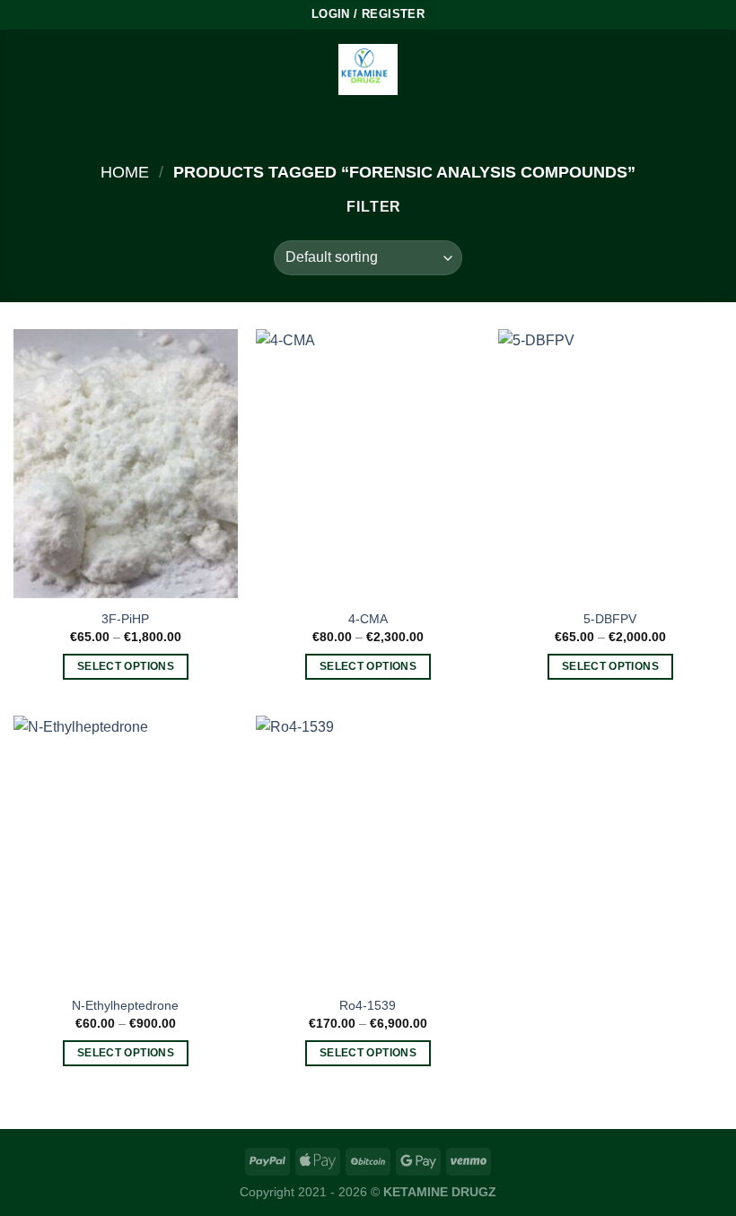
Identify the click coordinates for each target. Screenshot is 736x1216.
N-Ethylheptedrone (125, 1005)
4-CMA (368, 619)
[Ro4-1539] (368, 850)
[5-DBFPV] (610, 463)
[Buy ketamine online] (368, 69)
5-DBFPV (609, 619)
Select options (125, 666)
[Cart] (714, 70)
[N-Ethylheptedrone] (125, 850)
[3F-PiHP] (125, 463)
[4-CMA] (368, 463)
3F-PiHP (125, 619)
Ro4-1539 (367, 1005)
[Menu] (24, 69)
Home (125, 171)
